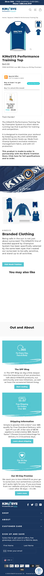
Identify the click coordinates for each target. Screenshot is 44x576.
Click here (14, 156)
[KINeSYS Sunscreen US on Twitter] (32, 504)
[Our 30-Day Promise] (22, 459)
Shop (5, 513)
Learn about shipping (22, 441)
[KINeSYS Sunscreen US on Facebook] (28, 504)
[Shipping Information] (22, 405)
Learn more (22, 493)
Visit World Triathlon (13, 264)
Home (4, 17)
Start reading (22, 387)
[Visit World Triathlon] (22, 212)
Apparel (10, 17)
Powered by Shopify (32, 573)
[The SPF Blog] (22, 353)
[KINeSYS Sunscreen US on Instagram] (36, 504)
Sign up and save (13, 534)
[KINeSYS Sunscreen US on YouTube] (40, 504)
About (6, 520)
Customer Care (12, 526)
